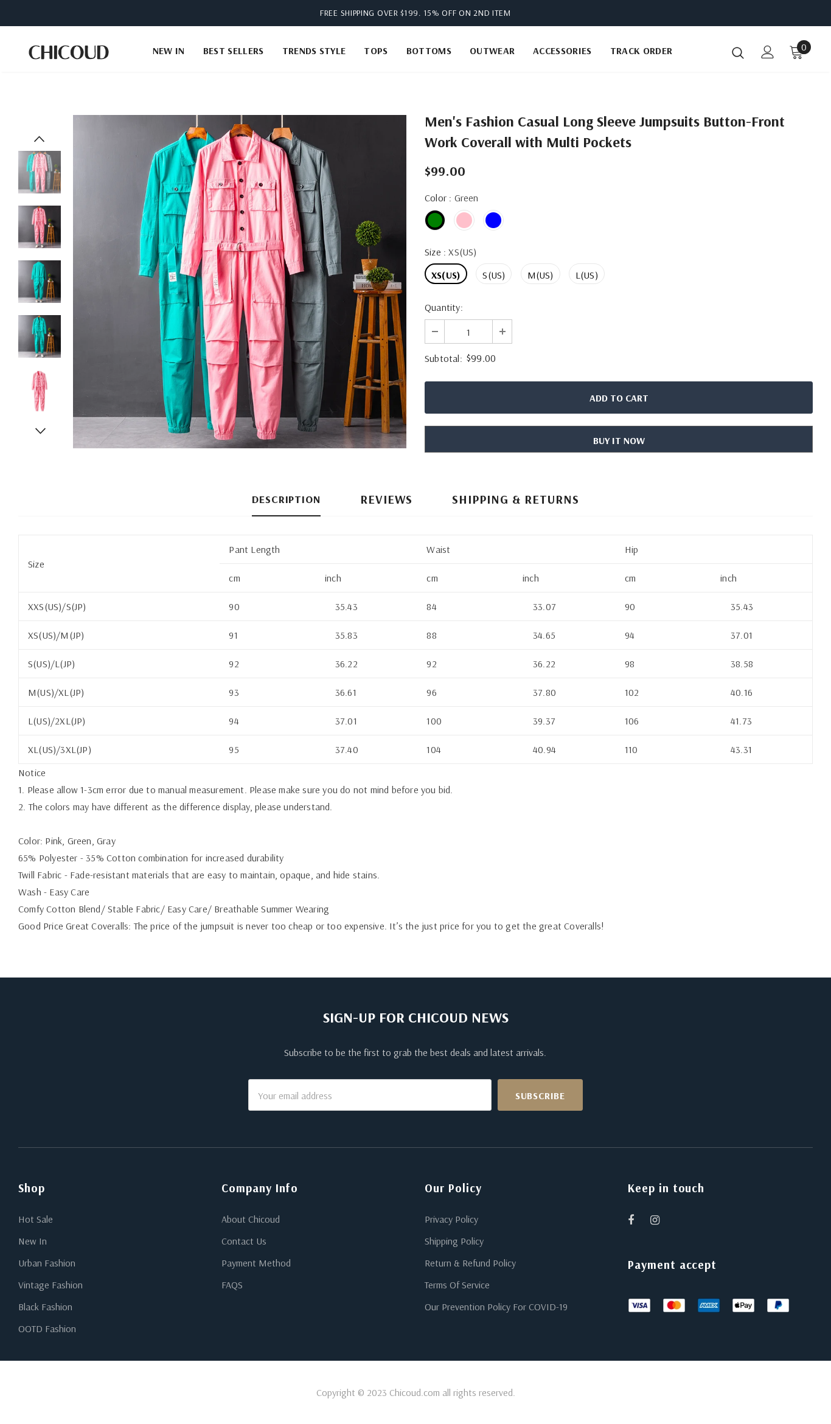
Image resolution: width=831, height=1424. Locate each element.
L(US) (586, 275)
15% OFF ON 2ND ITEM (467, 12)
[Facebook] (639, 1220)
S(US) (493, 275)
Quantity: (444, 307)
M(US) (540, 275)
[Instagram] (661, 1220)
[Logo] (68, 52)
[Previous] (39, 138)
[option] (239, 281)
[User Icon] (767, 52)
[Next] (39, 430)
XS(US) (446, 275)
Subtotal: (443, 358)
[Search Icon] (738, 52)
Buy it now (619, 440)
